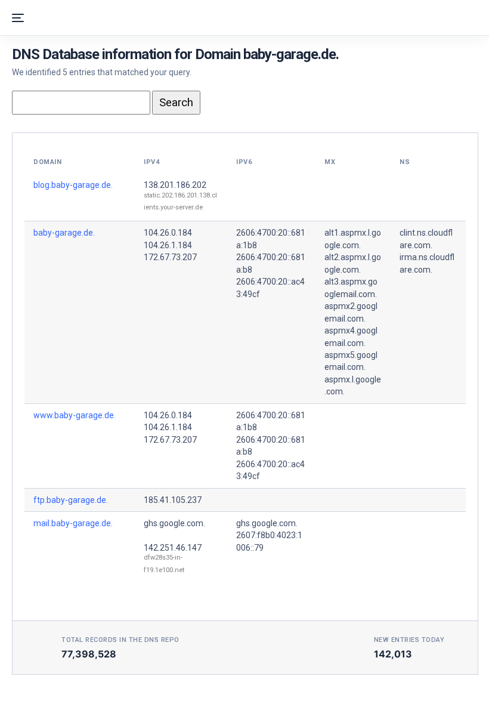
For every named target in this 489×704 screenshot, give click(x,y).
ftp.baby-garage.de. (70, 500)
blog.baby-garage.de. (73, 185)
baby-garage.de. (64, 232)
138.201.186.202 (175, 185)
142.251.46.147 (173, 547)
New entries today (409, 640)
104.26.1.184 (168, 245)
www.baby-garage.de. (74, 415)
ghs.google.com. (174, 523)
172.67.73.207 (170, 257)
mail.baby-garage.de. (73, 523)
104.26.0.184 (168, 232)
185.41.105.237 (173, 500)
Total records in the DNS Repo (120, 640)
